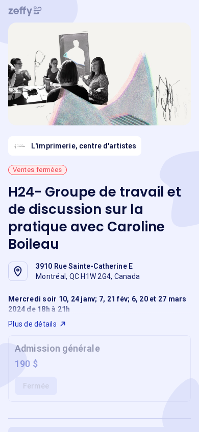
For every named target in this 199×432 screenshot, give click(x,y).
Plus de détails (32, 324)
